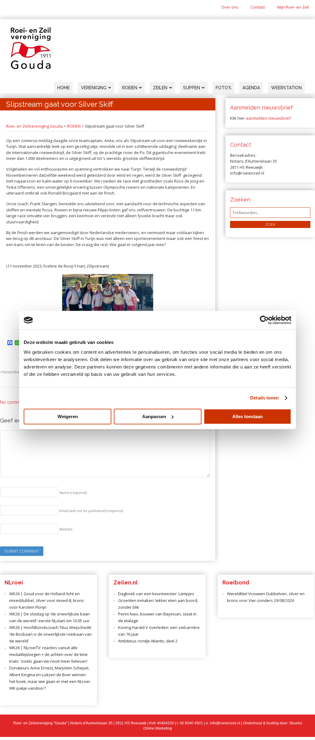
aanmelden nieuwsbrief (268, 118)
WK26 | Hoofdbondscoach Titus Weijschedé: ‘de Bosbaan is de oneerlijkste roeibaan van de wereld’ (50, 634)
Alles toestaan (247, 416)
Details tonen (264, 397)
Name (73, 492)
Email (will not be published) (91, 510)
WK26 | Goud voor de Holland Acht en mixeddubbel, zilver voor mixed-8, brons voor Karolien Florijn (46, 600)
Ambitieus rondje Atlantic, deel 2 (147, 641)
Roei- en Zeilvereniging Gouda (34, 126)
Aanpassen (154, 416)
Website (66, 529)
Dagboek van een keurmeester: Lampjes (156, 593)
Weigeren (68, 416)
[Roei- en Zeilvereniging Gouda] (31, 68)
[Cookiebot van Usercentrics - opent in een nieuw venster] (264, 320)
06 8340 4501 (191, 723)
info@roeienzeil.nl (225, 723)
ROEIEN (74, 126)
